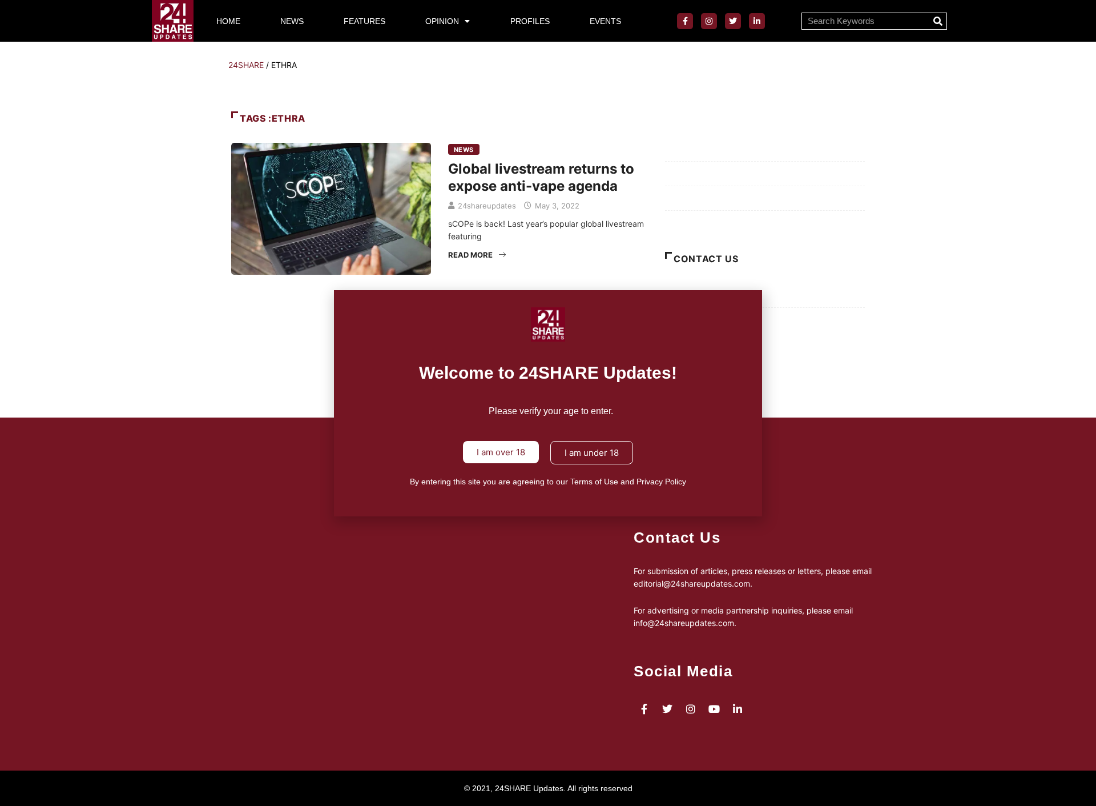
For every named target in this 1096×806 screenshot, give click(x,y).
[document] (548, 403)
